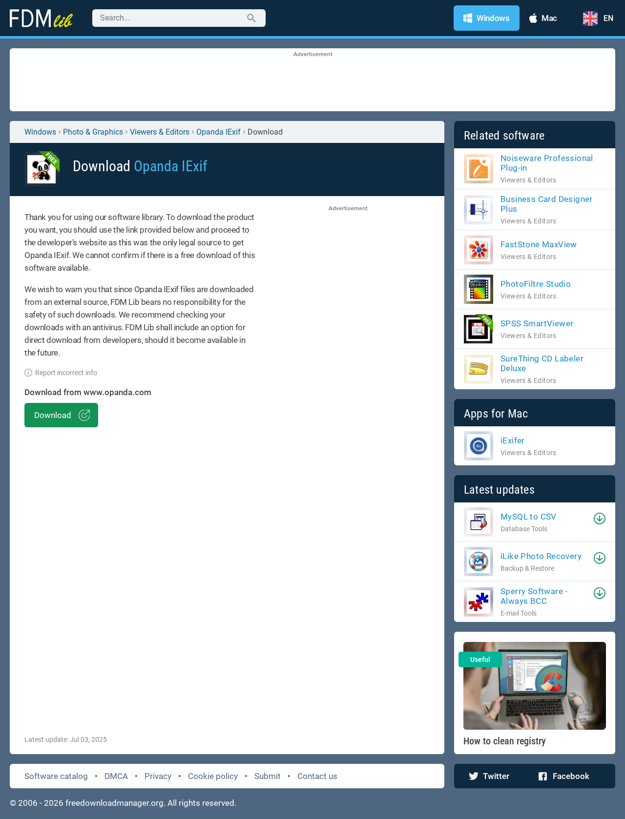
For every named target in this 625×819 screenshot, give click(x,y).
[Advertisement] (312, 80)
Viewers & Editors (159, 132)
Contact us (317, 776)
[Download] (599, 518)
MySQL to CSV (528, 516)
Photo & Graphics (93, 132)
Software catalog (56, 776)
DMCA (116, 776)
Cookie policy (213, 776)
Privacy (158, 776)
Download (52, 415)
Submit (267, 776)
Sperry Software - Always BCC (534, 596)
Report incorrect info (66, 373)
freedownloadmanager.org (114, 803)
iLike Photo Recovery (541, 556)
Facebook (571, 776)
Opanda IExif (218, 132)
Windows (40, 132)
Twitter (496, 776)
